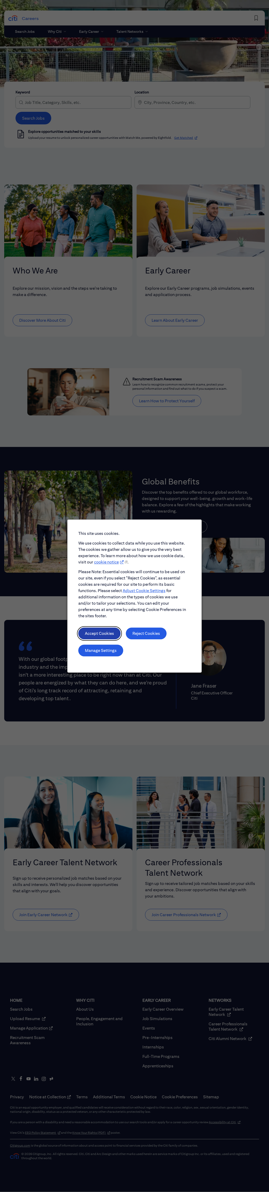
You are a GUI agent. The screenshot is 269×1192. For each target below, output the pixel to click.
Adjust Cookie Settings (144, 590)
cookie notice (106, 562)
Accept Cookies (99, 633)
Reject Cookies (146, 633)
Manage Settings (101, 650)
